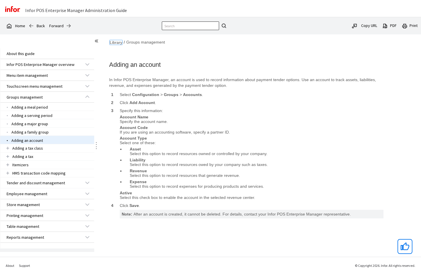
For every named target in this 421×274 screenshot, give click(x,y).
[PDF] (385, 25)
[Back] (31, 25)
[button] (41, 64)
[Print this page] (404, 25)
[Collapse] (87, 97)
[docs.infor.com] (9, 25)
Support (24, 265)
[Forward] (69, 25)
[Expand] (87, 64)
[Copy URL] (354, 25)
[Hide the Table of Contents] (97, 42)
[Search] (223, 25)
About (10, 265)
